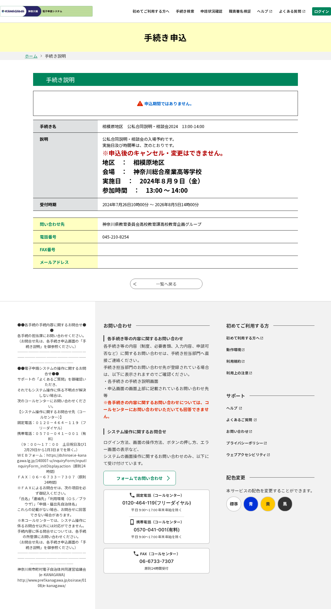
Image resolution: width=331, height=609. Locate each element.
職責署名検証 (240, 11)
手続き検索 (185, 11)
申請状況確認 (211, 11)
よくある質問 (290, 11)
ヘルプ (262, 11)
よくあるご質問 (239, 419)
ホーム (31, 56)
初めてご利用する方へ (151, 11)
